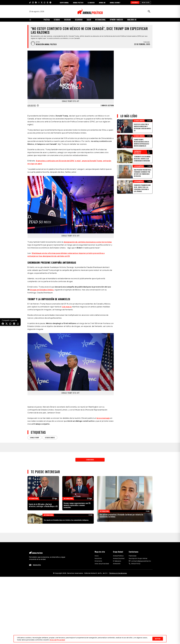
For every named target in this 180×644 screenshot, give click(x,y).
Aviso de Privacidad (57, 640)
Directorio (98, 561)
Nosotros (98, 558)
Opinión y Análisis (116, 19)
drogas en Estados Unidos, (42, 290)
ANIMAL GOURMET (115, 2)
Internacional (100, 19)
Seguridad (78, 19)
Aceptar (157, 639)
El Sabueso (117, 561)
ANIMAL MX (102, 2)
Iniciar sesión (145, 2)
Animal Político (118, 556)
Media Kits (37, 565)
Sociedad (67, 19)
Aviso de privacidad (102, 564)
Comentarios (90, 459)
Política (47, 19)
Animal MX (116, 564)
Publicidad (132, 556)
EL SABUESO (91, 2)
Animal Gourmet (119, 558)
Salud (89, 19)
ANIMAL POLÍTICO (78, 2)
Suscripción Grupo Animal (138, 558)
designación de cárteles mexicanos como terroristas (88, 242)
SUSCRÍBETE (135, 2)
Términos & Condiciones (118, 573)
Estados (57, 19)
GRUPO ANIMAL (64, 2)
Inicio (97, 556)
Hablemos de (131, 19)
